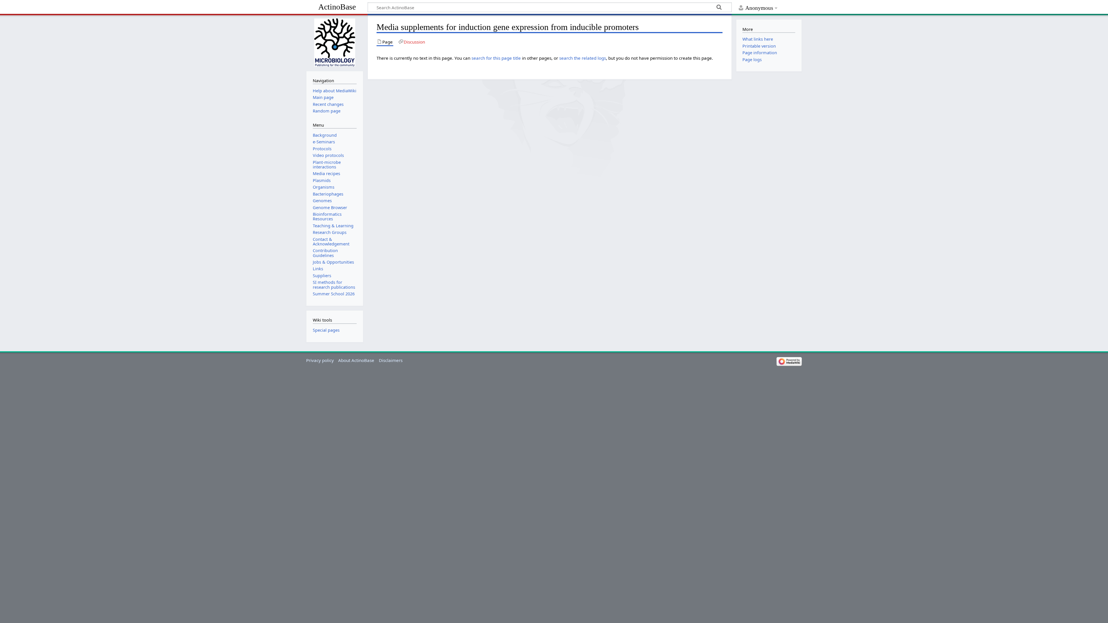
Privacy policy (320, 360)
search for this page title (496, 58)
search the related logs (582, 58)
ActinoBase (337, 6)
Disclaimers (391, 360)
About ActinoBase (356, 360)
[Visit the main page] (334, 42)
